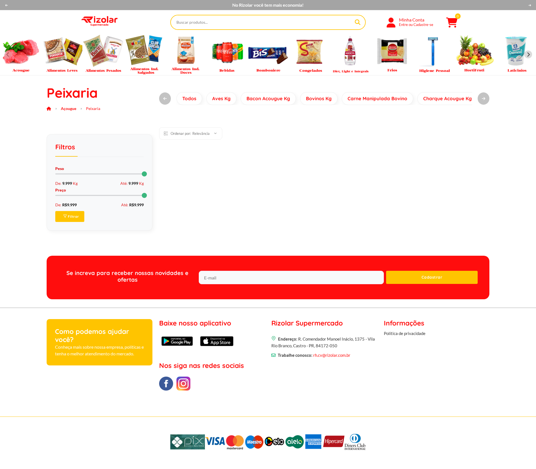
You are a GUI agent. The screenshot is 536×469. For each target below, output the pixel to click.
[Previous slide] (8, 54)
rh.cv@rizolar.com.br (331, 355)
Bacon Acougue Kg (268, 98)
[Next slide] (528, 54)
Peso (59, 168)
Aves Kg (221, 98)
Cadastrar (432, 277)
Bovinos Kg (319, 98)
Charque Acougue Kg (447, 98)
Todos (189, 98)
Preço (60, 190)
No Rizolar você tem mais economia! (268, 5)
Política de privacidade (404, 333)
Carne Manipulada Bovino (377, 98)
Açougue (68, 108)
